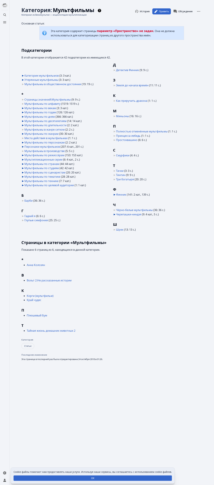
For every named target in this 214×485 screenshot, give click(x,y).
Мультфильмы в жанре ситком (44, 129)
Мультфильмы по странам (41, 164)
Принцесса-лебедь (128, 136)
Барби (28, 200)
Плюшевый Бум (37, 315)
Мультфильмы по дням (39, 116)
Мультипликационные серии (43, 159)
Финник (121, 194)
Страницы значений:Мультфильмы (47, 99)
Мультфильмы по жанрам (41, 134)
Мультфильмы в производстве (44, 151)
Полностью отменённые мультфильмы (142, 131)
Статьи (27, 345)
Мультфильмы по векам (40, 108)
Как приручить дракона (131, 101)
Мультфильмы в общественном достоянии (52, 84)
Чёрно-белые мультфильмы (134, 210)
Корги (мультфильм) (40, 296)
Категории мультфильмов (41, 75)
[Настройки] (4, 473)
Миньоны (122, 116)
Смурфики (122, 155)
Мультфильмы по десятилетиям (45, 121)
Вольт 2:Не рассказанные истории (49, 280)
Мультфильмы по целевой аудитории (49, 185)
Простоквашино (126, 140)
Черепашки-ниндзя (128, 214)
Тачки (120, 171)
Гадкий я (29, 216)
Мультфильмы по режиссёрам (44, 155)
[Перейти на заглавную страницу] (4, 5)
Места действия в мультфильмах (46, 138)
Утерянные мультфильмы (41, 80)
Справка (100, 10)
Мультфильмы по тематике (42, 176)
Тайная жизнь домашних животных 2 (51, 330)
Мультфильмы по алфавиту (42, 104)
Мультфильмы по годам (40, 112)
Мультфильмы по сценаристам (44, 172)
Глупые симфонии (36, 220)
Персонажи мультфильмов (42, 146)
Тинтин (120, 175)
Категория (27, 339)
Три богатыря (125, 179)
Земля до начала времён (132, 85)
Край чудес (34, 300)
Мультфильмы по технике (41, 181)
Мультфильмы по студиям (41, 168)
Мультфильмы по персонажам (44, 142)
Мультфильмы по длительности (45, 125)
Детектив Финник (127, 70)
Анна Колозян (36, 265)
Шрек (119, 229)
